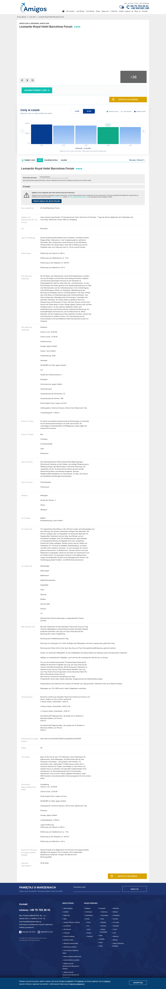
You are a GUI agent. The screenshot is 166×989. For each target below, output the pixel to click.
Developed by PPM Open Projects (29, 940)
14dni (77, 111)
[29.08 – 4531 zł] (41, 133)
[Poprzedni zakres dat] (22, 131)
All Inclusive (70, 11)
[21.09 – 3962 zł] (130, 133)
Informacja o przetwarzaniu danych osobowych (36, 924)
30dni (89, 111)
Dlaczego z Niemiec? (136, 160)
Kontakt (144, 11)
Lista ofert (32, 17)
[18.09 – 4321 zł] (63, 133)
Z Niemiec (114, 11)
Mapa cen (105, 11)
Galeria (64, 160)
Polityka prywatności (26, 927)
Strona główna (21, 17)
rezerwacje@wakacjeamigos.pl (77, 197)
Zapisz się (134, 889)
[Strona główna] (33, 7)
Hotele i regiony (124, 11)
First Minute (90, 11)
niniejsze (107, 981)
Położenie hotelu (51, 160)
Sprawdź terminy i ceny (35, 90)
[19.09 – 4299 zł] (85, 133)
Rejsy (98, 11)
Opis (39, 160)
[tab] (28, 160)
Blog (136, 11)
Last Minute (80, 11)
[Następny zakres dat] (144, 131)
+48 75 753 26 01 (56, 197)
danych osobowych (77, 984)
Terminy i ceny (29, 160)
